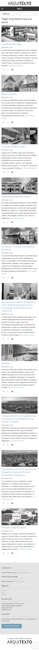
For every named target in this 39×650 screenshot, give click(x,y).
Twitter (3, 592)
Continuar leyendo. (16, 65)
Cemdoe (6, 363)
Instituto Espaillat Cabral (14, 527)
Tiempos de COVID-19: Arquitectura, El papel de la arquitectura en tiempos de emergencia (19, 472)
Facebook (4, 590)
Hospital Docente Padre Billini (16, 196)
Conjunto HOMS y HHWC (14, 146)
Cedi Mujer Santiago (12, 44)
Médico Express (9, 94)
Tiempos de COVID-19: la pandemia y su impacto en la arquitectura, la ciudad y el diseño (19, 419)
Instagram (4, 594)
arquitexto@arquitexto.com (24, 572)
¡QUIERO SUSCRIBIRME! (11, 626)
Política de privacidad (18, 581)
